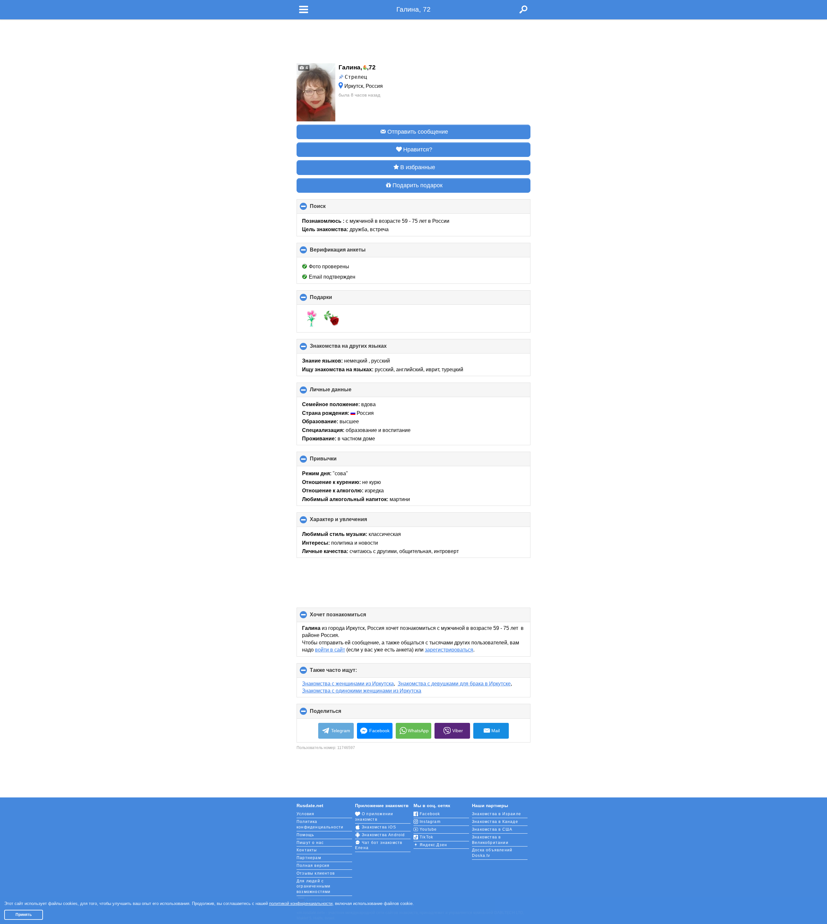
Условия (305, 814)
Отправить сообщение (417, 131)
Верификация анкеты (348, 252)
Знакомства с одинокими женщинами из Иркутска (361, 690)
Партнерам (309, 858)
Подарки (332, 299)
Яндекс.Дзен (433, 845)
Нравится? (417, 149)
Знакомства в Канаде (495, 821)
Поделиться (336, 713)
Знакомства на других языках (359, 348)
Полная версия (313, 865)
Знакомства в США (492, 829)
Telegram (340, 730)
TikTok (426, 837)
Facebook (379, 730)
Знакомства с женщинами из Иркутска (348, 683)
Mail (495, 730)
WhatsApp (418, 730)
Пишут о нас (310, 842)
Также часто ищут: (344, 672)
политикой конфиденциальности (300, 903)
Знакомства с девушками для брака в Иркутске (454, 683)
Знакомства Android (383, 835)
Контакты (307, 850)
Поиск (328, 208)
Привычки (334, 461)
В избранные (417, 167)
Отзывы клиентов (316, 873)
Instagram (430, 821)
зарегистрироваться (449, 649)
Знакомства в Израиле (496, 814)
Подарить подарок (418, 185)
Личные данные (341, 392)
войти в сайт (330, 649)
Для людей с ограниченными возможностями (314, 886)
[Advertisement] (413, 39)
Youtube (428, 829)
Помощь (305, 835)
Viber (457, 730)
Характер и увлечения (349, 522)
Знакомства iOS (379, 827)
